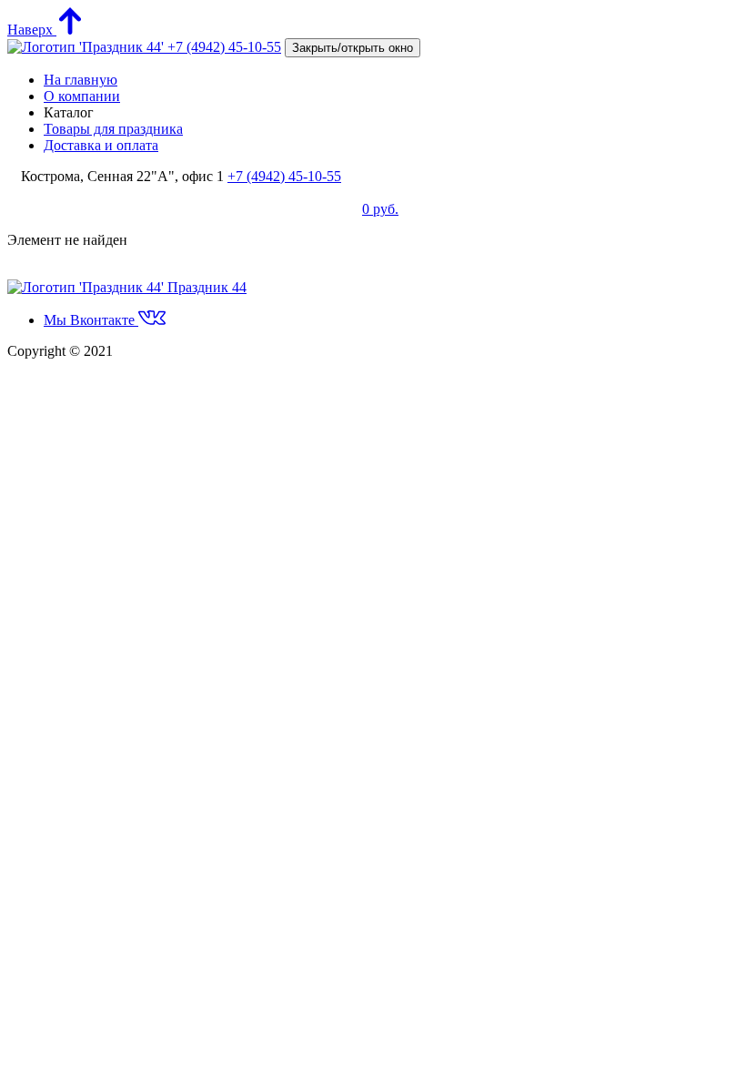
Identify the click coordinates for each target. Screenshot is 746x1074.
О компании (82, 96)
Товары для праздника (113, 129)
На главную (80, 79)
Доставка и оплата (101, 145)
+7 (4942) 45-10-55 (224, 47)
